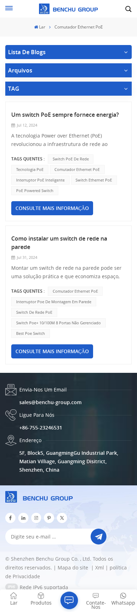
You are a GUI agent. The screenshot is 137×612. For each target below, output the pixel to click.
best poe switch (30, 333)
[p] (49, 518)
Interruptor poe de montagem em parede (53, 301)
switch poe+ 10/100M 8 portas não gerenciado (58, 322)
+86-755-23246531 (40, 427)
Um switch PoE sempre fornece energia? (65, 115)
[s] (36, 518)
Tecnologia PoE (30, 169)
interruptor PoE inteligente (40, 180)
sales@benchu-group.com (50, 402)
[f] (10, 518)
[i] (23, 518)
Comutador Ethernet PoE (77, 169)
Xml (99, 567)
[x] (62, 518)
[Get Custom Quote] (69, 600)
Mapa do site (74, 567)
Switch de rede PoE (34, 312)
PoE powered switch (34, 190)
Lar (42, 27)
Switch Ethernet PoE (94, 180)
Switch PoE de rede (71, 158)
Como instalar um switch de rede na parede (59, 243)
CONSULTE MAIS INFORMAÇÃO (52, 208)
